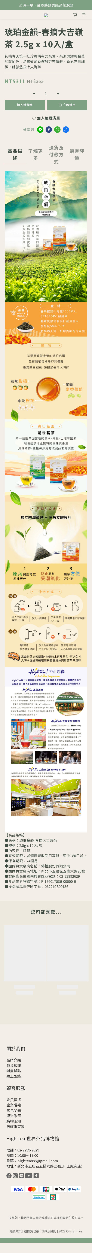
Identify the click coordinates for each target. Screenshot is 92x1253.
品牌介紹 (13, 1060)
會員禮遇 (13, 1099)
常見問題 (13, 1110)
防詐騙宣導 (15, 1126)
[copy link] (66, 129)
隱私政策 (16, 1231)
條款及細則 (48, 1231)
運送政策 (13, 1115)
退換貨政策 (31, 1231)
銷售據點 (13, 1070)
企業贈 (11, 1105)
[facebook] (49, 129)
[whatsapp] (57, 129)
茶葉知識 (13, 1065)
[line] (40, 129)
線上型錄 (13, 1076)
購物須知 (13, 1121)
